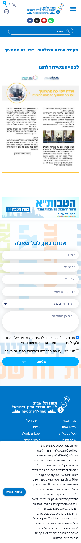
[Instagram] (37, 20)
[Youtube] (44, 20)
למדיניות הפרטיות (26, 351)
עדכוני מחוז (69, 427)
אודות (37, 427)
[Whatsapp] (51, 20)
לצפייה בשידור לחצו (59, 67)
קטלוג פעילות (68, 434)
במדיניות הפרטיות (63, 538)
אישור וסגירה (14, 491)
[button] (73, 9)
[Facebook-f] (30, 20)
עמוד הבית (70, 421)
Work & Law (31, 434)
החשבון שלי (33, 421)
